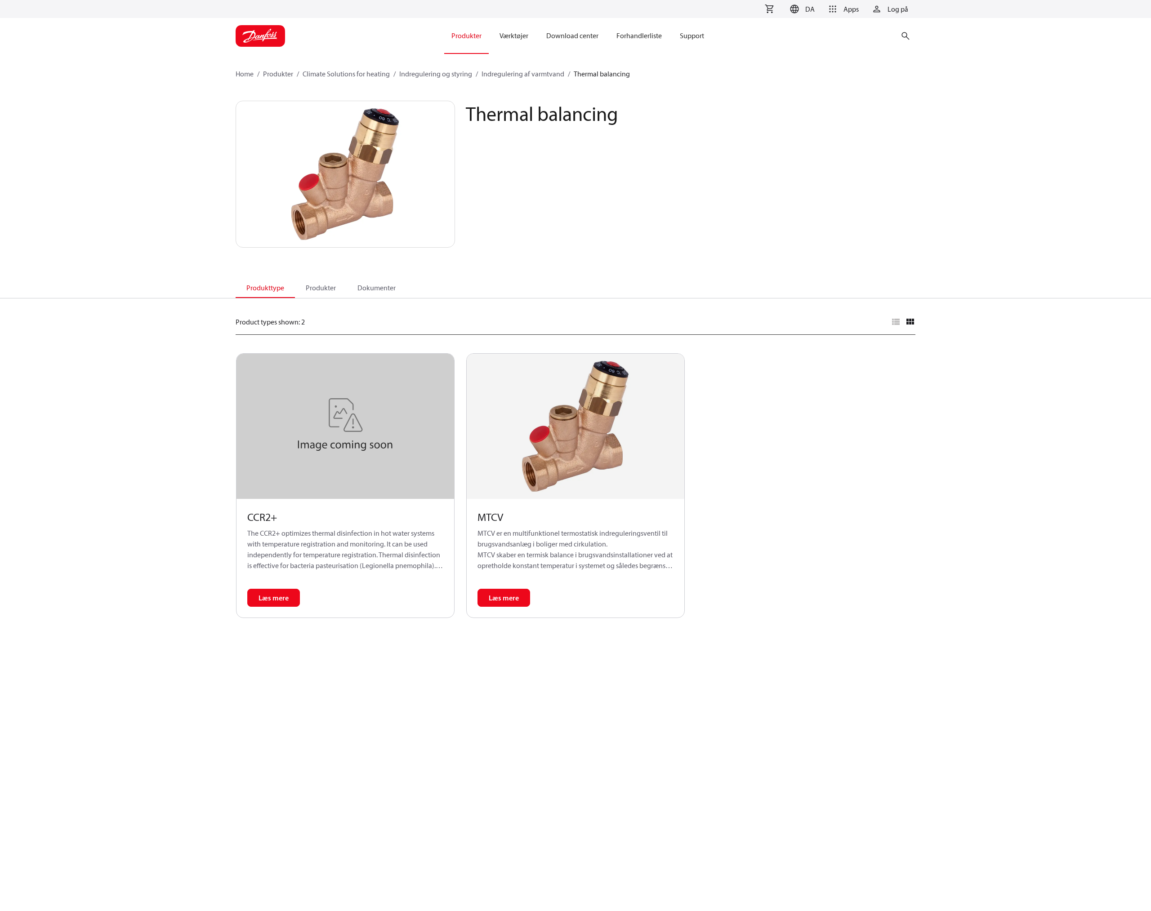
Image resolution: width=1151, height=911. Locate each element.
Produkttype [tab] (265, 287)
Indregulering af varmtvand (523, 73)
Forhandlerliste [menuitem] (639, 35)
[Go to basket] (769, 9)
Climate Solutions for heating (346, 73)
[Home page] (260, 36)
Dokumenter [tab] (376, 287)
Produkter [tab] (321, 287)
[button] (801, 9)
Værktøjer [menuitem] (514, 35)
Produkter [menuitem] (466, 35)
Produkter (278, 73)
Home (245, 73)
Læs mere (274, 597)
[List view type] (895, 321)
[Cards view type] (910, 321)
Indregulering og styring (435, 73)
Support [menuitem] (692, 35)
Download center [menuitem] (572, 35)
